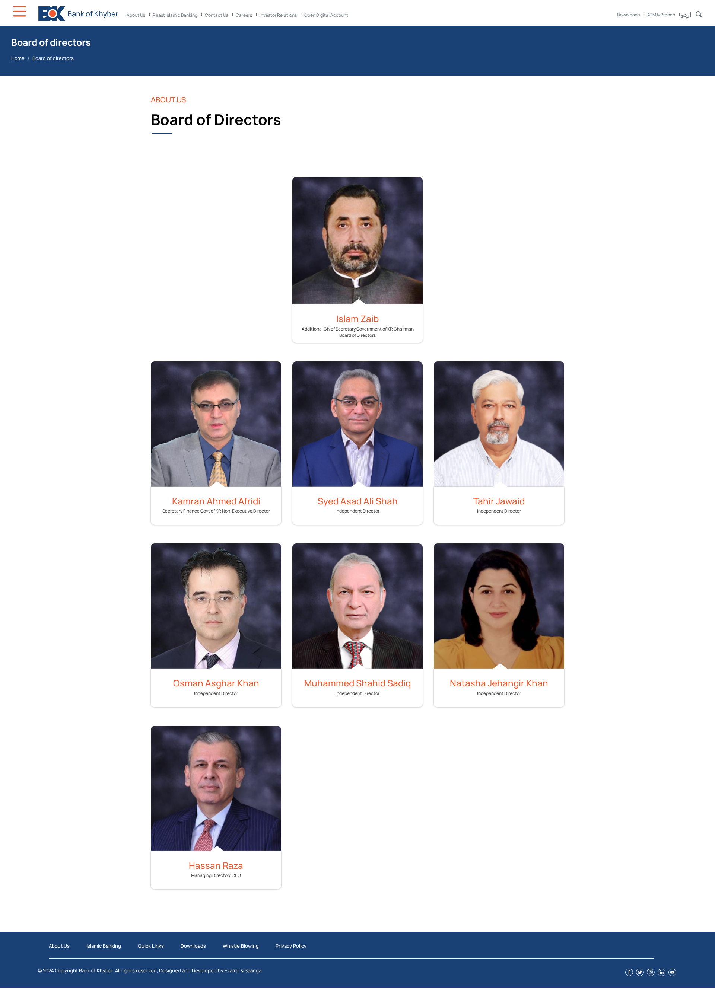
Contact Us (216, 15)
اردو (686, 14)
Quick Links (151, 945)
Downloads (628, 15)
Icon (20, 11)
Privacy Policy (291, 945)
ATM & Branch (661, 15)
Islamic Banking (103, 945)
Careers (244, 15)
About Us (136, 15)
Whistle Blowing (241, 945)
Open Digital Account (326, 15)
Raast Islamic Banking (175, 15)
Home (18, 58)
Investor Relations (278, 15)
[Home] (78, 13)
